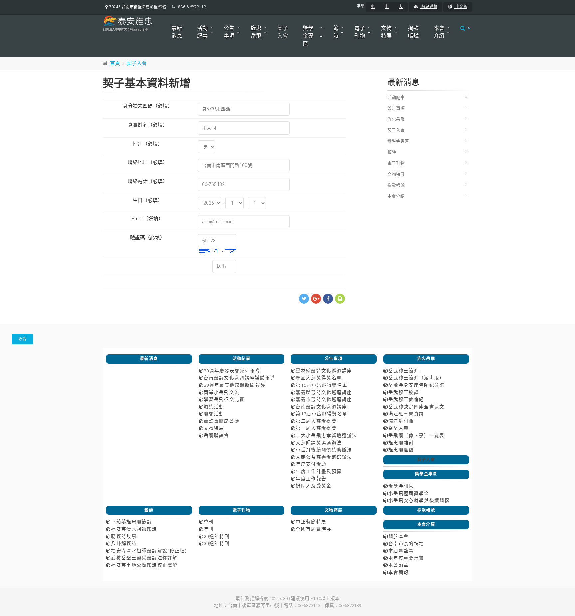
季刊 (209, 521)
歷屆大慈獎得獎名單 (319, 377)
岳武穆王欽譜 (403, 392)
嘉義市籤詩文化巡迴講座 (324, 399)
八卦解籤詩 (124, 543)
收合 (22, 339)
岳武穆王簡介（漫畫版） (416, 377)
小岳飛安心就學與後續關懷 (419, 500)
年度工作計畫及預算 (319, 471)
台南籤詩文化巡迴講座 (321, 406)
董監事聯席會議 (221, 421)
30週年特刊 (217, 543)
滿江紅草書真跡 (406, 413)
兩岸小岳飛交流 (221, 392)
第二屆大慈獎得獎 (316, 421)
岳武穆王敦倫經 (406, 399)
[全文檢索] (463, 28)
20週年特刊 (217, 536)
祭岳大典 (398, 428)
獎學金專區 (308, 36)
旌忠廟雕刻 (401, 442)
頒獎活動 (214, 406)
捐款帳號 (413, 32)
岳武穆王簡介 (403, 370)
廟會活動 (214, 413)
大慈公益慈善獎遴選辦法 (324, 457)
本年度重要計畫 (406, 558)
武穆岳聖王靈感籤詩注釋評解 (144, 557)
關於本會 (398, 536)
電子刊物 (359, 32)
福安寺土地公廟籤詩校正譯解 (144, 565)
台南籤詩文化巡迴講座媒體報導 (239, 377)
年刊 (209, 529)
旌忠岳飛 (256, 32)
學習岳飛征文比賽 (224, 399)
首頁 (115, 63)
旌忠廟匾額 (401, 449)
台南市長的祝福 (406, 543)
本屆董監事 (401, 550)
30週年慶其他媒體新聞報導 (235, 385)
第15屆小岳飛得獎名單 (321, 385)
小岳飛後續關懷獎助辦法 (324, 449)
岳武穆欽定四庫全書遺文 (416, 406)
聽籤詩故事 (124, 536)
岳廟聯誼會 (216, 435)
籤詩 (336, 32)
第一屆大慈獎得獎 (316, 428)
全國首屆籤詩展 (313, 529)
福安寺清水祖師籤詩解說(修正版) (149, 550)
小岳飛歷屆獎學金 (408, 493)
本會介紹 (439, 32)
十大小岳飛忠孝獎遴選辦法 (326, 435)
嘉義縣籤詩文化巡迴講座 (324, 392)
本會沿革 (398, 565)
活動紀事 (202, 32)
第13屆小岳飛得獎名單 (321, 413)
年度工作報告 (311, 478)
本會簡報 (398, 572)
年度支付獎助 (311, 464)
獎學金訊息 (401, 486)
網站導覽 (428, 6)
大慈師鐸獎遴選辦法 (319, 442)
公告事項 (229, 32)
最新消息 (176, 32)
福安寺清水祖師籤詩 (134, 529)
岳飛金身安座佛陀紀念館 (416, 385)
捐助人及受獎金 (313, 485)
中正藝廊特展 (311, 521)
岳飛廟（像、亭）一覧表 (416, 435)
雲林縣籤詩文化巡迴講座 (324, 370)
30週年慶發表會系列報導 (232, 370)
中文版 (460, 6)
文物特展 (386, 32)
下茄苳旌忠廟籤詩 (131, 521)
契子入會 (282, 32)
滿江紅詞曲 (401, 421)
